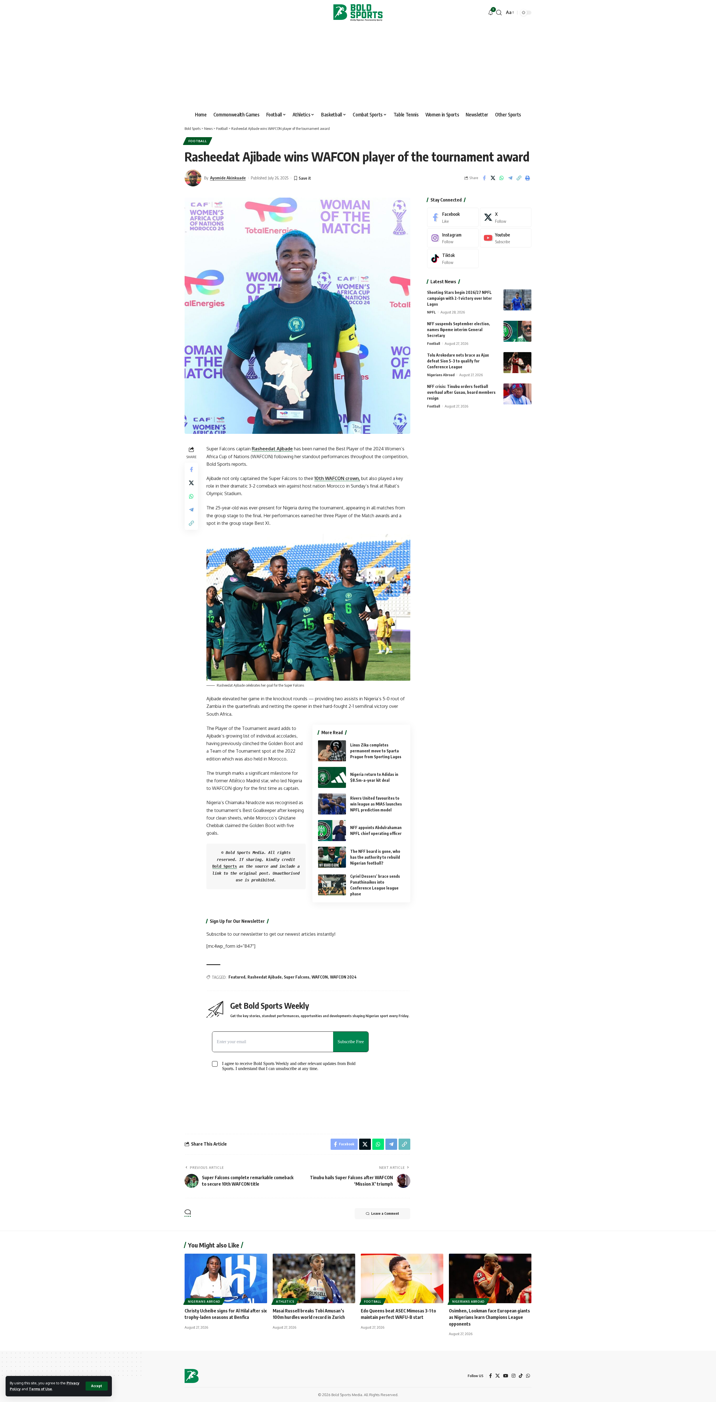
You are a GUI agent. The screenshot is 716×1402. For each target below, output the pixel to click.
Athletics (285, 1301)
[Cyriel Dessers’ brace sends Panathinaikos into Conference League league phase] (332, 884)
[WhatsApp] (528, 1376)
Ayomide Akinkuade (228, 177)
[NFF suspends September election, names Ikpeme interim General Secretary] (517, 331)
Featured (237, 977)
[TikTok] (520, 1376)
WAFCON (320, 977)
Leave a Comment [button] (385, 1213)
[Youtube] (505, 238)
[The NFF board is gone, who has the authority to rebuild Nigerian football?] (332, 857)
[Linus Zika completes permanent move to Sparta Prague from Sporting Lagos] (332, 750)
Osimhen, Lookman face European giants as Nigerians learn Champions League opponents (489, 1317)
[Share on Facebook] (484, 178)
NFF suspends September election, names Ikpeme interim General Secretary (458, 329)
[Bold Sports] (358, 12)
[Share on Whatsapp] (501, 178)
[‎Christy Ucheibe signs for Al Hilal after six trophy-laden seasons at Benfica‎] (226, 1278)
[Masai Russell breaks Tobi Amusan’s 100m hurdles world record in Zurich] (314, 1278)
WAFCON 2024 (343, 977)
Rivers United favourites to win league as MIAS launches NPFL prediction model (376, 804)
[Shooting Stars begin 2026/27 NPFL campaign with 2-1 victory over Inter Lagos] (517, 299)
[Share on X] (493, 178)
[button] (97, 1386)
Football (198, 141)
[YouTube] (506, 1376)
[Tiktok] (453, 258)
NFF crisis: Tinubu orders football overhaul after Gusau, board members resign (461, 392)
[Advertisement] (358, 67)
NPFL (431, 312)
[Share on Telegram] (510, 178)
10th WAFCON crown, (337, 478)
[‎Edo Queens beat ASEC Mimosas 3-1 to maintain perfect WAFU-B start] (402, 1278)
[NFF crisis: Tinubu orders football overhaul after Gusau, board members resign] (517, 393)
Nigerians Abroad (440, 375)
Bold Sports (224, 866)
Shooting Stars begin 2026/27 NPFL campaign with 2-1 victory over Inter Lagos (459, 298)
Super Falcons (296, 977)
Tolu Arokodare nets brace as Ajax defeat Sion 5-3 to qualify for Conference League (458, 361)
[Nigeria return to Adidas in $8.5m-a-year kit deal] (332, 777)
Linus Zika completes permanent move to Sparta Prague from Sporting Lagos (375, 751)
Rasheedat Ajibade (272, 448)
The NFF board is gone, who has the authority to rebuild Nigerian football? (375, 857)
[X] (505, 217)
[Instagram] (453, 238)
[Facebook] (453, 217)
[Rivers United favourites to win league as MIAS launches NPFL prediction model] (332, 804)
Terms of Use (40, 1389)
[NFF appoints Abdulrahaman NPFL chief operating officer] (332, 830)
